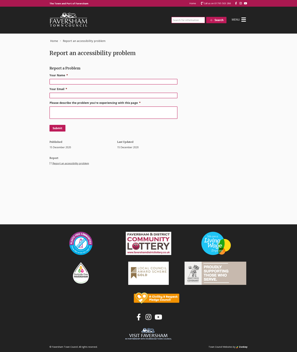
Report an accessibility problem (70, 163)
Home (192, 3)
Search (219, 20)
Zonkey (243, 346)
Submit (57, 128)
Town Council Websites (220, 346)
